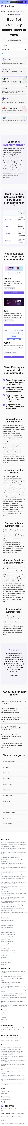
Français (19, 1116)
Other (2, 1031)
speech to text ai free (6, 962)
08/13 (2, 1040)
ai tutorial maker (7, 806)
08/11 (12, 1040)
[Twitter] (2, 1102)
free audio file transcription (7, 925)
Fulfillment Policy (5, 1091)
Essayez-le (14, 292)
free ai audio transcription (7, 927)
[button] (4, 663)
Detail (7, 226)
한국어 (18, 1113)
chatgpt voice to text (5, 955)
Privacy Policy (4, 1093)
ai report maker (6, 778)
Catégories (9, 11)
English (2, 1113)
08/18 (16, 1038)
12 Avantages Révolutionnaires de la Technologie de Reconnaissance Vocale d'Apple (13, 905)
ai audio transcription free (7, 941)
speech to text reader (6, 960)
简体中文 (8, 1113)
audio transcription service (7, 930)
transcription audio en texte (7, 920)
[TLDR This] (14, 335)
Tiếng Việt (3, 1120)
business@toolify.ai (5, 1099)
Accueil (3, 11)
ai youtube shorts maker (9, 812)
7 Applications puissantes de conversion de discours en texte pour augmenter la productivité (13, 845)
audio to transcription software (8, 936)
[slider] (14, 649)
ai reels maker (6, 773)
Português (3, 1116)
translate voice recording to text (8, 946)
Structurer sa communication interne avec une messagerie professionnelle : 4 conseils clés (11, 1048)
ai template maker (7, 795)
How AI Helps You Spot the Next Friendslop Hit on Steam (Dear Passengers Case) (12, 994)
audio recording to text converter (8, 950)
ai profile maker (6, 767)
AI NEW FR (3, 1015)
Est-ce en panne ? (5, 1022)
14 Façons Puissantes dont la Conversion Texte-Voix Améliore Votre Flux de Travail (13, 898)
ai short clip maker (7, 784)
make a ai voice (7, 818)
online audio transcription (7, 923)
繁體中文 (13, 1113)
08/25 (7, 1038)
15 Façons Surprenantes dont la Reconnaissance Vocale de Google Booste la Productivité (12, 856)
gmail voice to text (5, 957)
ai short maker (6, 789)
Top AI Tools (4, 1019)
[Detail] (14, 303)
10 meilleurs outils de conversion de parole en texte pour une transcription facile (13, 849)
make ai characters (7, 823)
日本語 (22, 1113)
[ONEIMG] (14, 271)
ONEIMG (7, 233)
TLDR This (8, 219)
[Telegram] (4, 1102)
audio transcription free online (8, 934)
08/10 (16, 1040)
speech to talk (4, 964)
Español (9, 1116)
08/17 (21, 1038)
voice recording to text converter (8, 943)
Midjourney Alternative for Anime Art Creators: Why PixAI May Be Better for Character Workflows (12, 975)
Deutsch (14, 1116)
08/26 (2, 1038)
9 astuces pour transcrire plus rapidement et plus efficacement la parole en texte (12, 864)
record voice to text (5, 948)
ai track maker (6, 801)
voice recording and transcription (8, 953)
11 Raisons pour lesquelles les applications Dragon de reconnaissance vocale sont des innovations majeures (13, 875)
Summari (8, 241)
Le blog (3, 1012)
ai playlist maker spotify (9, 761)
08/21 (12, 1038)
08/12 (7, 1040)
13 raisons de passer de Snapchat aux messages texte (13, 842)
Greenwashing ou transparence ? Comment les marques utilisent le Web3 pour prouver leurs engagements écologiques (12, 1053)
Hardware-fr (4, 1017)
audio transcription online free (8, 932)
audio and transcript (5, 939)
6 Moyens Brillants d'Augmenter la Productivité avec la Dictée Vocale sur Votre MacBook (13, 883)
